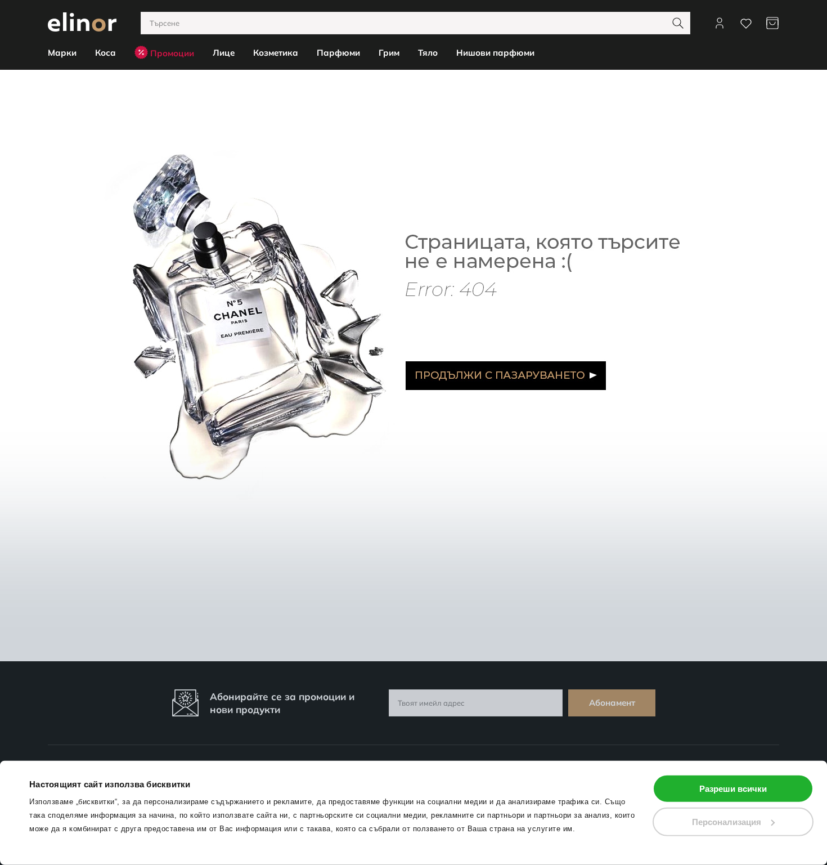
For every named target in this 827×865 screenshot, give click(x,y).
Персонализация (726, 821)
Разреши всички (733, 789)
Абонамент (612, 702)
